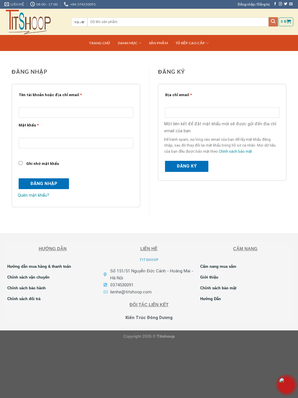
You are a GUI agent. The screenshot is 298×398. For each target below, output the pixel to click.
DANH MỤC (128, 43)
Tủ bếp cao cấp (190, 43)
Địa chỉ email (178, 94)
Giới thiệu (209, 277)
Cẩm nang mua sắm (218, 266)
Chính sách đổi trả (23, 299)
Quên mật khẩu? (33, 195)
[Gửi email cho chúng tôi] (290, 4)
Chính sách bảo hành (26, 288)
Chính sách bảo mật (235, 151)
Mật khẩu (29, 125)
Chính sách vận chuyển (28, 277)
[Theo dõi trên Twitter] (285, 4)
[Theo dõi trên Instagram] (280, 4)
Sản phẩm (158, 43)
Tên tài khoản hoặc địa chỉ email (50, 94)
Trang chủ (99, 43)
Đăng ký (187, 166)
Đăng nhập (43, 183)
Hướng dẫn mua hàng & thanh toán (39, 266)
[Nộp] (273, 22)
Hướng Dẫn (210, 299)
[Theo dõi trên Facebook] (275, 4)
